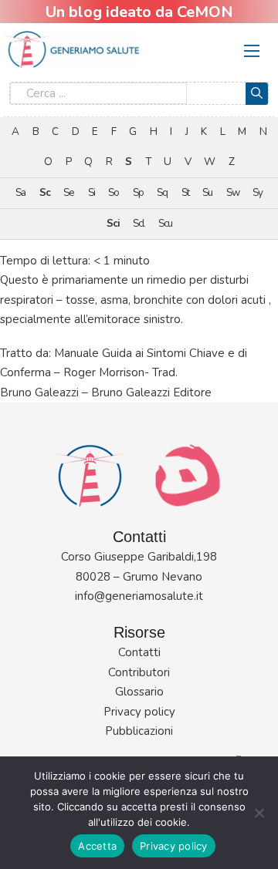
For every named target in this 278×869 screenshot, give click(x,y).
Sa (20, 192)
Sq (162, 192)
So (113, 192)
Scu (165, 223)
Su (207, 192)
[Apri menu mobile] (251, 51)
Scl (138, 223)
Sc (44, 192)
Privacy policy (139, 711)
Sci (113, 223)
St (185, 192)
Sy (258, 192)
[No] (258, 812)
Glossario (139, 691)
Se (68, 192)
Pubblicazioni (139, 731)
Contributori (139, 672)
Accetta (97, 846)
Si (91, 192)
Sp (138, 192)
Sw (232, 192)
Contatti (139, 652)
